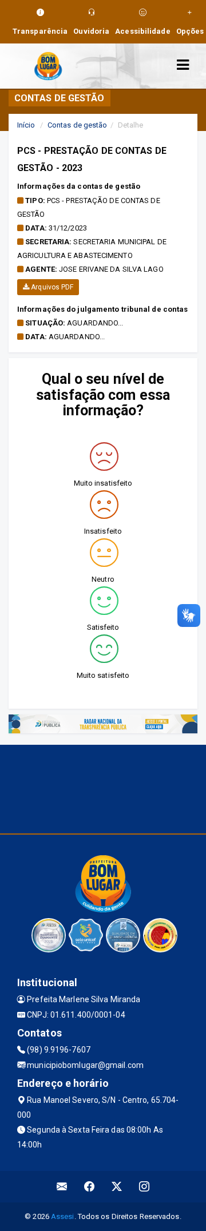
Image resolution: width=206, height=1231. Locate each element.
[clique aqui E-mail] (62, 1187)
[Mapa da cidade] (103, 788)
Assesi (62, 1216)
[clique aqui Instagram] (144, 1187)
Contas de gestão (77, 125)
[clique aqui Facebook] (90, 1187)
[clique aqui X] (117, 1187)
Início (26, 125)
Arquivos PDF (51, 287)
